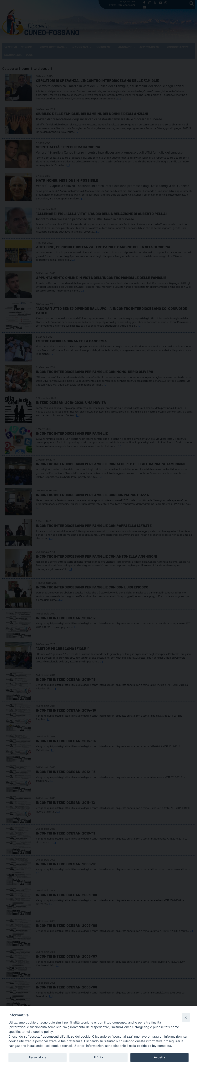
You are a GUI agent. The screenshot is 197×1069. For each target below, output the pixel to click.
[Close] (186, 1017)
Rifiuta (98, 1057)
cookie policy (146, 1046)
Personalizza (37, 1057)
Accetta (159, 1057)
